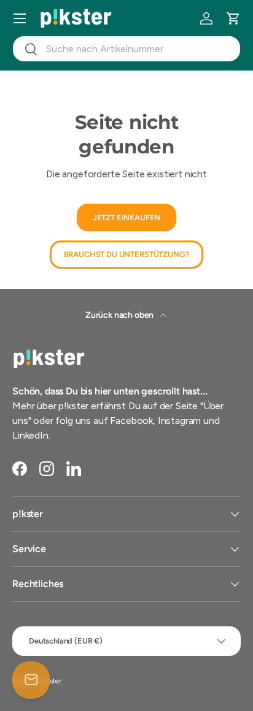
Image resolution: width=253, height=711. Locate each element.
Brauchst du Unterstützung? (127, 254)
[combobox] (126, 48)
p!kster (51, 681)
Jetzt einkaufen (127, 217)
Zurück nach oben (120, 315)
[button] (233, 18)
